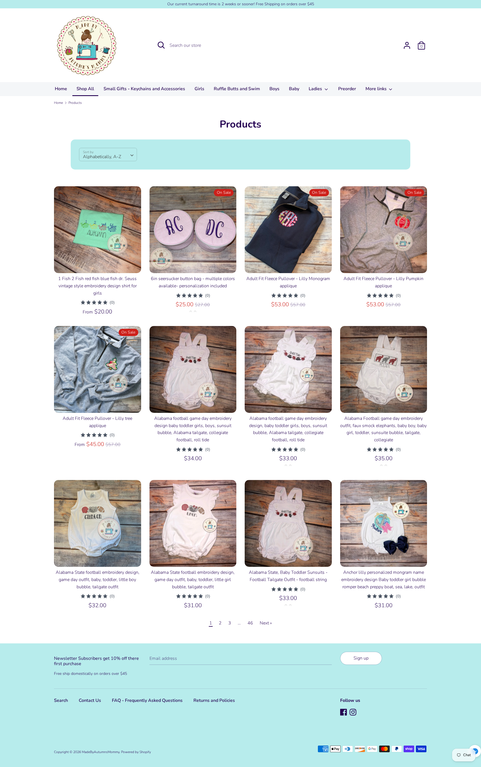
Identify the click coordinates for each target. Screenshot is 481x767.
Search (61, 700)
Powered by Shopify (136, 752)
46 (250, 623)
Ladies (316, 89)
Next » (266, 623)
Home (61, 89)
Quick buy (97, 264)
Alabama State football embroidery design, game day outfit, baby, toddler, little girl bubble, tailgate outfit (193, 579)
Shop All (85, 89)
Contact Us (90, 700)
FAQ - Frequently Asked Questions (147, 700)
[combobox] (108, 154)
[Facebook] (344, 713)
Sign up (361, 658)
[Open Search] (161, 45)
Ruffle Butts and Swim (237, 89)
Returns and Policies (214, 700)
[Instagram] (353, 713)
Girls (199, 89)
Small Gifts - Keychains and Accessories (144, 89)
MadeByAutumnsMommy (100, 752)
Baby (294, 89)
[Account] (407, 43)
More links (376, 89)
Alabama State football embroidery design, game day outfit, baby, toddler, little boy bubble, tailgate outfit (97, 579)
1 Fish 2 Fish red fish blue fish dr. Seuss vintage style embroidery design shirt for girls (97, 286)
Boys (274, 89)
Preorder (347, 89)
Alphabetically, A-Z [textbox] (102, 157)
